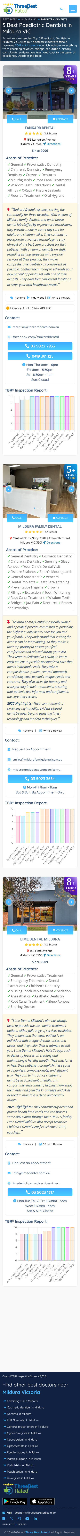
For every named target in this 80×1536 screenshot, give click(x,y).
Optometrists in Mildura (22, 1446)
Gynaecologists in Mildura (24, 1433)
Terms (22, 1524)
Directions (53, 144)
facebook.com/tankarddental (36, 337)
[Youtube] (27, 1518)
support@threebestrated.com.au (35, 1512)
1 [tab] (33, 109)
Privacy (8, 1524)
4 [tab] (42, 109)
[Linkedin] (35, 1518)
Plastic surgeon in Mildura (24, 1459)
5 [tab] (46, 109)
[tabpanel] (40, 92)
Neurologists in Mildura (22, 1439)
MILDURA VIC (29, 19)
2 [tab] (36, 109)
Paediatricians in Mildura (23, 1452)
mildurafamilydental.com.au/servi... (37, 770)
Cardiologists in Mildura (22, 1401)
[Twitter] (11, 1518)
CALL (18, 119)
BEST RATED (10, 19)
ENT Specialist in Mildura (23, 1420)
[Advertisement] (40, 1331)
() (50, 133)
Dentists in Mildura (19, 1414)
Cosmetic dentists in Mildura (25, 1407)
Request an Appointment (31, 749)
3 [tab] (39, 109)
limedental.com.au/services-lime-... (36, 1183)
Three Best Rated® (37, 1532)
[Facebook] (3, 1518)
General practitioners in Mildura (27, 1427)
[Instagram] (19, 1518)
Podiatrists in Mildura (20, 1465)
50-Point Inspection (28, 45)
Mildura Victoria (21, 1392)
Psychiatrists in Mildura (22, 1471)
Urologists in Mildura (20, 1478)
